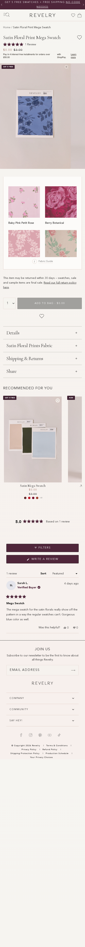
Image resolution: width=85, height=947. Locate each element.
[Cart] (79, 15)
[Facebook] (21, 735)
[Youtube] (49, 735)
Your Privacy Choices (41, 757)
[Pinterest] (40, 735)
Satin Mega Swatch (33, 485)
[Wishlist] (73, 15)
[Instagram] (30, 735)
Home (6, 27)
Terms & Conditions (57, 745)
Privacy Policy (29, 749)
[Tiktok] (59, 735)
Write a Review (52, 560)
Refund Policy (49, 749)
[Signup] (73, 670)
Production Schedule (57, 753)
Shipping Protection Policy (25, 753)
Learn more (73, 56)
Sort (44, 573)
